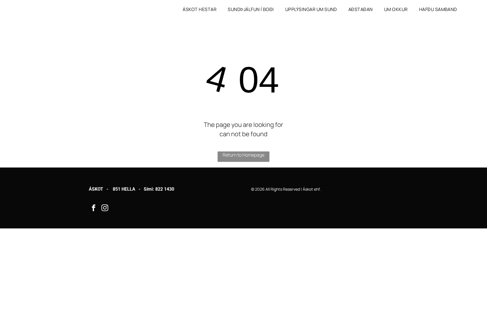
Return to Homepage (243, 155)
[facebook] (94, 208)
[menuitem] (199, 9)
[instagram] (105, 208)
